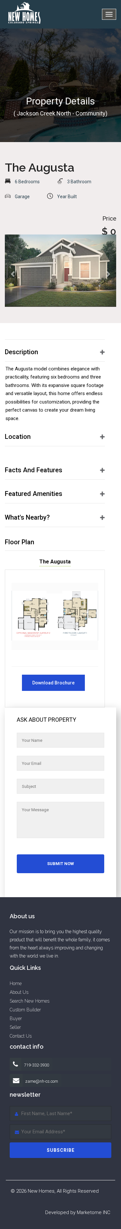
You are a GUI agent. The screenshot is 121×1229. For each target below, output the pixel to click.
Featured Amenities (33, 494)
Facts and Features (33, 470)
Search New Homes (29, 1001)
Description (21, 352)
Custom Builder (25, 1009)
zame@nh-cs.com (41, 1081)
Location (18, 436)
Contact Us (21, 1036)
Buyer (16, 1018)
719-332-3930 (36, 1065)
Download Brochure (53, 682)
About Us (19, 992)
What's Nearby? (27, 517)
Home (16, 983)
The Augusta (55, 562)
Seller (15, 1027)
